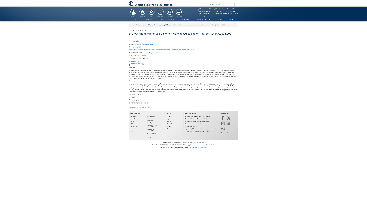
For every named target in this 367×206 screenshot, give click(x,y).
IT (211, 4)
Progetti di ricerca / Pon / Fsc (151, 25)
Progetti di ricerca (167, 25)
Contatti (132, 121)
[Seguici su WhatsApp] (223, 129)
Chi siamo (148, 19)
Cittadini (133, 16)
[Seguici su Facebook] (222, 118)
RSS (131, 131)
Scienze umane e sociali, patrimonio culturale (198, 131)
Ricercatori (160, 16)
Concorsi (133, 129)
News (220, 19)
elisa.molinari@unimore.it (142, 65)
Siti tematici (150, 120)
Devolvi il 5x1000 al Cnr (209, 145)
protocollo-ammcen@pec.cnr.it (198, 147)
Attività (185, 19)
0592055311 (140, 63)
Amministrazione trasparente (152, 117)
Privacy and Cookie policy (152, 134)
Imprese (142, 16)
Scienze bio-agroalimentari (193, 124)
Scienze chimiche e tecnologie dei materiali (197, 116)
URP (131, 124)
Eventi (231, 19)
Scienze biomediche (206, 9)
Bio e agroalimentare (206, 16)
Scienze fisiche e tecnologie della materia (141, 44)
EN (213, 4)
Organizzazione (167, 19)
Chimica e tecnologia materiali (225, 9)
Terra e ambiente (205, 11)
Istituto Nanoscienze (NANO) (137, 55)
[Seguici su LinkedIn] (229, 123)
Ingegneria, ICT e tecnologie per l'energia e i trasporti (200, 129)
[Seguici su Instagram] (223, 123)
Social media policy (227, 133)
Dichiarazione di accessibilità (152, 126)
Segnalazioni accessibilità (151, 130)
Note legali (150, 123)
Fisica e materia (204, 13)
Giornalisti (170, 16)
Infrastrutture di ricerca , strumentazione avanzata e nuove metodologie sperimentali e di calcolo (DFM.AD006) (161, 49)
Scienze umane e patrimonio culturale (227, 13)
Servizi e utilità (203, 19)
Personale (179, 16)
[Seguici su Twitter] (229, 118)
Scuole (151, 16)
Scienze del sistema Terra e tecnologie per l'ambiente (200, 119)
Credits (149, 137)
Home (135, 19)
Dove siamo (133, 119)
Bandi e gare (134, 126)
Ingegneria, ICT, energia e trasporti (226, 11)
